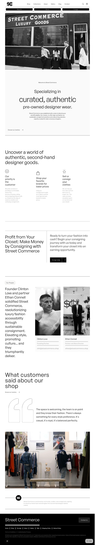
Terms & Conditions (10, 532)
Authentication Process (24, 532)
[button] (87, 4)
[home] (9, 4)
